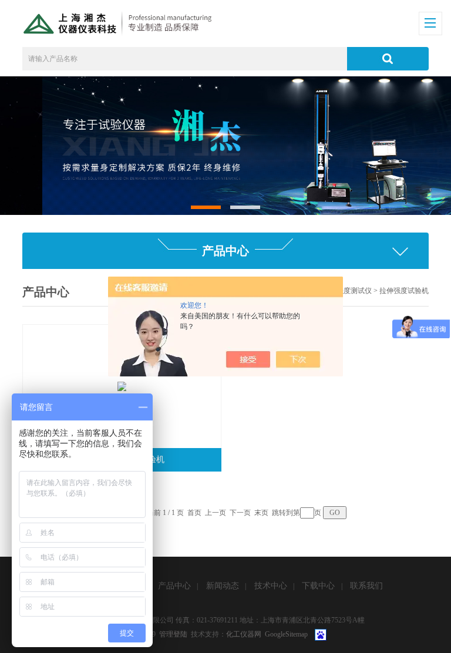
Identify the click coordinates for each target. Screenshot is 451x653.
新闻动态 (222, 585)
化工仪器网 (243, 634)
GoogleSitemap (286, 634)
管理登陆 (173, 634)
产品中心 (174, 585)
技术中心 (270, 585)
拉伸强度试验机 (404, 291)
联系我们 (366, 585)
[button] (206, 207)
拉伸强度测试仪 (347, 291)
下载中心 (318, 585)
